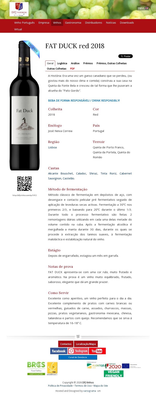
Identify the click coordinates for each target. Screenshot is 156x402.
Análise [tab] (75, 63)
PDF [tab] (72, 68)
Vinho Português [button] (24, 22)
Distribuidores (93, 22)
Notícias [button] (111, 22)
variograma (89, 390)
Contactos (65, 344)
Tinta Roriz (108, 173)
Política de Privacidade (60, 385)
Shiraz (93, 173)
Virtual (18, 29)
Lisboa (52, 147)
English (141, 8)
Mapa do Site (101, 385)
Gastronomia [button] (73, 22)
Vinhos (57, 22)
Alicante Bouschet (60, 173)
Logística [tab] (62, 63)
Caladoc (81, 173)
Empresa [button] (43, 22)
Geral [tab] (50, 63)
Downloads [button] (127, 22)
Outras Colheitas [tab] (56, 68)
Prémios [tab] (88, 63)
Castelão (68, 178)
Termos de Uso (83, 385)
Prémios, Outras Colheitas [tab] (112, 63)
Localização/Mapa (86, 344)
